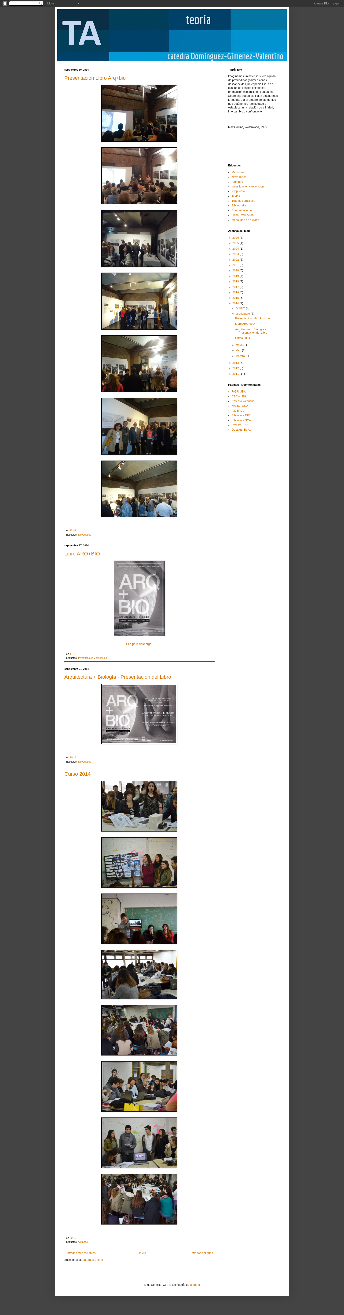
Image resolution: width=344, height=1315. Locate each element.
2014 (236, 303)
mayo (239, 345)
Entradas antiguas (201, 1253)
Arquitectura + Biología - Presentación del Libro (117, 677)
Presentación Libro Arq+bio (95, 78)
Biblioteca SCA (241, 420)
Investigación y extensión (92, 657)
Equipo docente (242, 210)
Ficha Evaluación (243, 215)
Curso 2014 (77, 774)
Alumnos (83, 1241)
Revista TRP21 (241, 425)
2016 (236, 292)
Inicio (142, 1253)
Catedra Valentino (243, 401)
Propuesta (238, 191)
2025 (236, 243)
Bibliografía (239, 205)
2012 (236, 368)
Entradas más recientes (80, 1253)
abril (239, 350)
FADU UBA (239, 391)
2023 (236, 254)
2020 (236, 270)
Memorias (238, 172)
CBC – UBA (239, 396)
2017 (236, 287)
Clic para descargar (139, 644)
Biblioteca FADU (242, 415)
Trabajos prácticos (243, 200)
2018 (236, 281)
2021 (236, 265)
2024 (236, 248)
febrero (240, 356)
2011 (236, 373)
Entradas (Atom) (92, 1259)
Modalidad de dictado (245, 220)
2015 (236, 297)
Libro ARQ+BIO (82, 554)
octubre (241, 308)
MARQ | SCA (240, 405)
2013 (236, 362)
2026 (236, 237)
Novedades (84, 534)
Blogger (195, 1284)
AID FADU (238, 410)
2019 (236, 276)
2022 (236, 259)
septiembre (243, 313)
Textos (236, 196)
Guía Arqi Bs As (241, 429)
